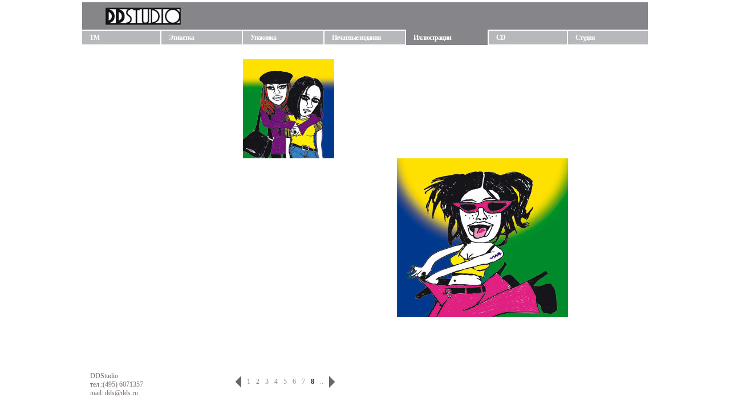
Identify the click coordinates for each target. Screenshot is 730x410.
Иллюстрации (432, 38)
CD (500, 38)
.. (321, 382)
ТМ (94, 38)
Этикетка (181, 38)
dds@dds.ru (121, 393)
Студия (585, 38)
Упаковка (263, 38)
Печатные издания (356, 38)
